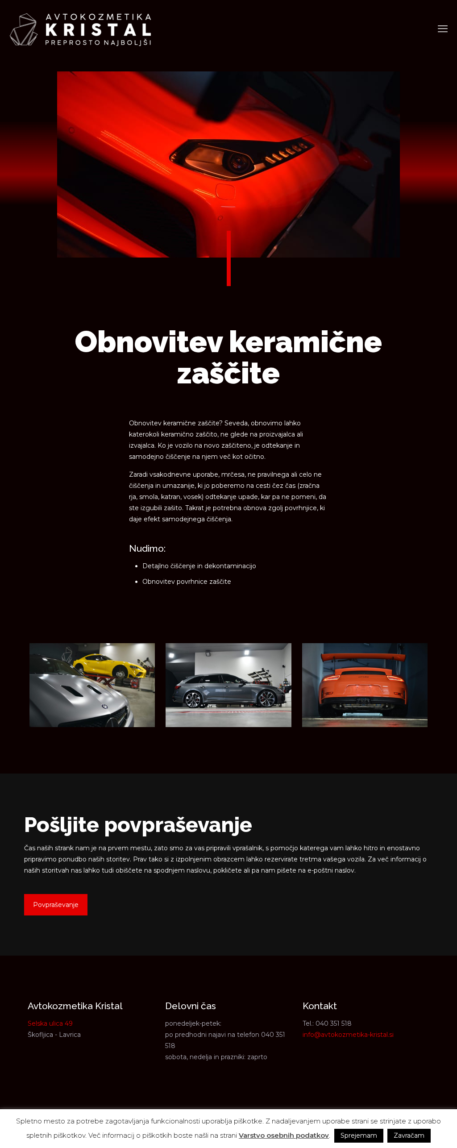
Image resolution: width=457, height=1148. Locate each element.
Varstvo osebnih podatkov (284, 1135)
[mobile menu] (442, 29)
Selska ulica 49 (50, 1023)
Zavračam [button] (409, 1135)
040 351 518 (334, 1023)
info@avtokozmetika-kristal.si (348, 1035)
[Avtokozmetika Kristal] (80, 29)
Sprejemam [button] (359, 1135)
